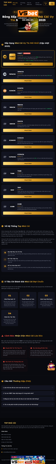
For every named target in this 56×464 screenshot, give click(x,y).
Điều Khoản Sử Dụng (6, 434)
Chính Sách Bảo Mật (6, 437)
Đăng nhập (52, 4)
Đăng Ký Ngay (28, 80)
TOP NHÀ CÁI (8, 3)
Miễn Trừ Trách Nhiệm (6, 439)
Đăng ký (45, 4)
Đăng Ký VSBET (28, 64)
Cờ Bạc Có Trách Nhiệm (6, 442)
